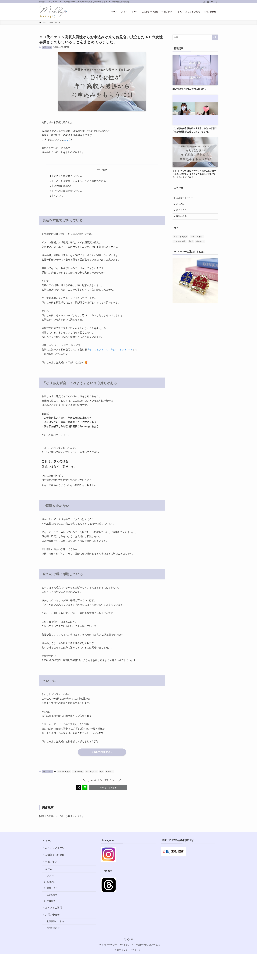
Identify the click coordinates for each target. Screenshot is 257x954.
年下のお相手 (91, 772)
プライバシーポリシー (107, 945)
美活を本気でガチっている (68, 176)
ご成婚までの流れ (54, 854)
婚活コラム (47, 47)
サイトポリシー (126, 945)
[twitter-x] (204, 1)
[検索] (216, 1)
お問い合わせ (53, 928)
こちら (67, 139)
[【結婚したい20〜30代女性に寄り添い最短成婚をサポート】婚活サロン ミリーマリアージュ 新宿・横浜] (53, 12)
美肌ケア (109, 772)
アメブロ (51, 875)
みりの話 (180, 204)
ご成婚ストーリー (184, 198)
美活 (101, 772)
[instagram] (208, 1)
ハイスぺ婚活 (78, 772)
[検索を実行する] (215, 37)
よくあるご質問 (53, 907)
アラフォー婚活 (64, 772)
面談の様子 (181, 216)
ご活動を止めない (63, 186)
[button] (78, 787)
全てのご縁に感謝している (68, 191)
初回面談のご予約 (55, 921)
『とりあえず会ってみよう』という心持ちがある (80, 181)
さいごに (58, 195)
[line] (212, 1)
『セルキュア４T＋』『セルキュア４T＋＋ (110, 349)
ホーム (48, 840)
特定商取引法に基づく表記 (148, 945)
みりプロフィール (54, 847)
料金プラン (51, 861)
